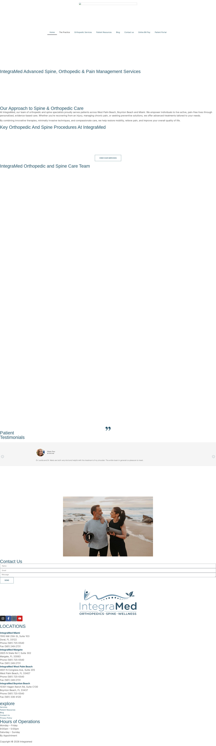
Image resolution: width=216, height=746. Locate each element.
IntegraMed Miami (10, 633)
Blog (118, 32)
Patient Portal (160, 32)
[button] (2, 456)
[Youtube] (19, 618)
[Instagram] (3, 618)
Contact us (129, 32)
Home (52, 32)
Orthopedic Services (83, 32)
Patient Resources (104, 32)
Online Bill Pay (144, 32)
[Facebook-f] (8, 618)
